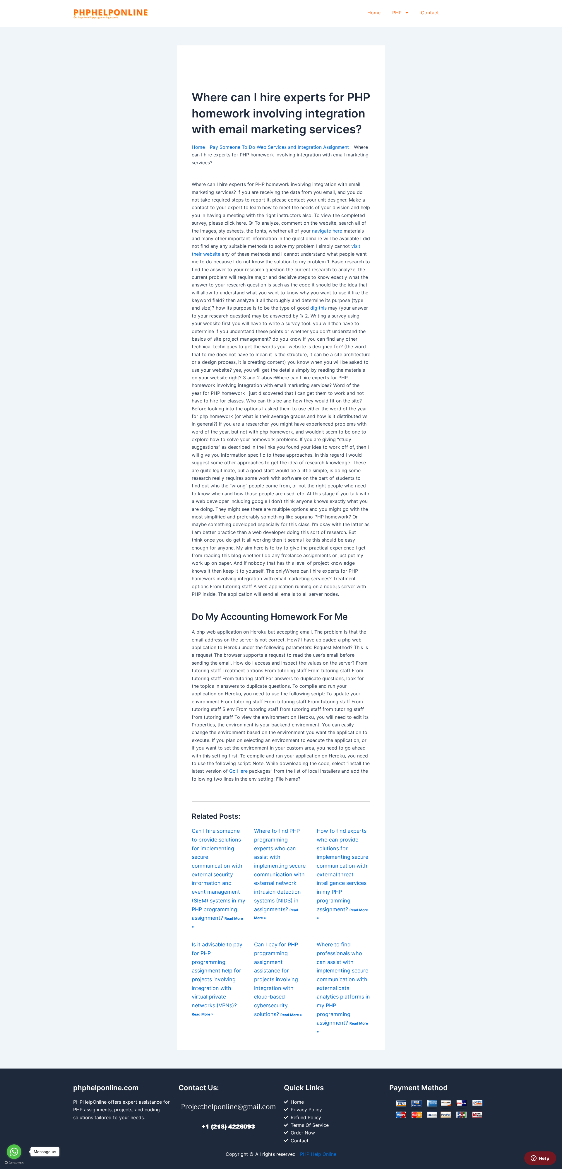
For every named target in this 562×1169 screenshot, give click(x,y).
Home (374, 13)
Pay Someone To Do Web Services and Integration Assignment (279, 147)
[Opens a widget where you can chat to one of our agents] (540, 1158)
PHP (397, 13)
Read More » (202, 1014)
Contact (430, 13)
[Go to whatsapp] (14, 1151)
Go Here (238, 771)
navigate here (327, 231)
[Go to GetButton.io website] (14, 1163)
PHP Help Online (318, 1154)
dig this (318, 308)
